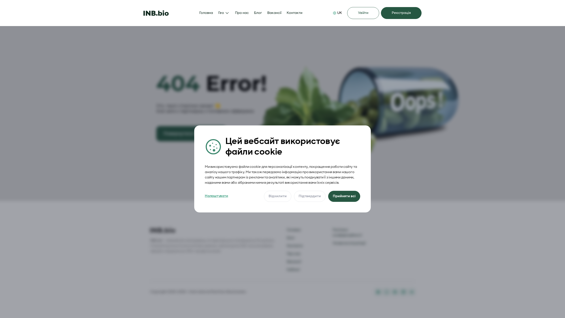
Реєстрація (401, 13)
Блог (258, 13)
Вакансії (274, 13)
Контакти (294, 13)
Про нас (242, 13)
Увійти (363, 13)
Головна (206, 13)
